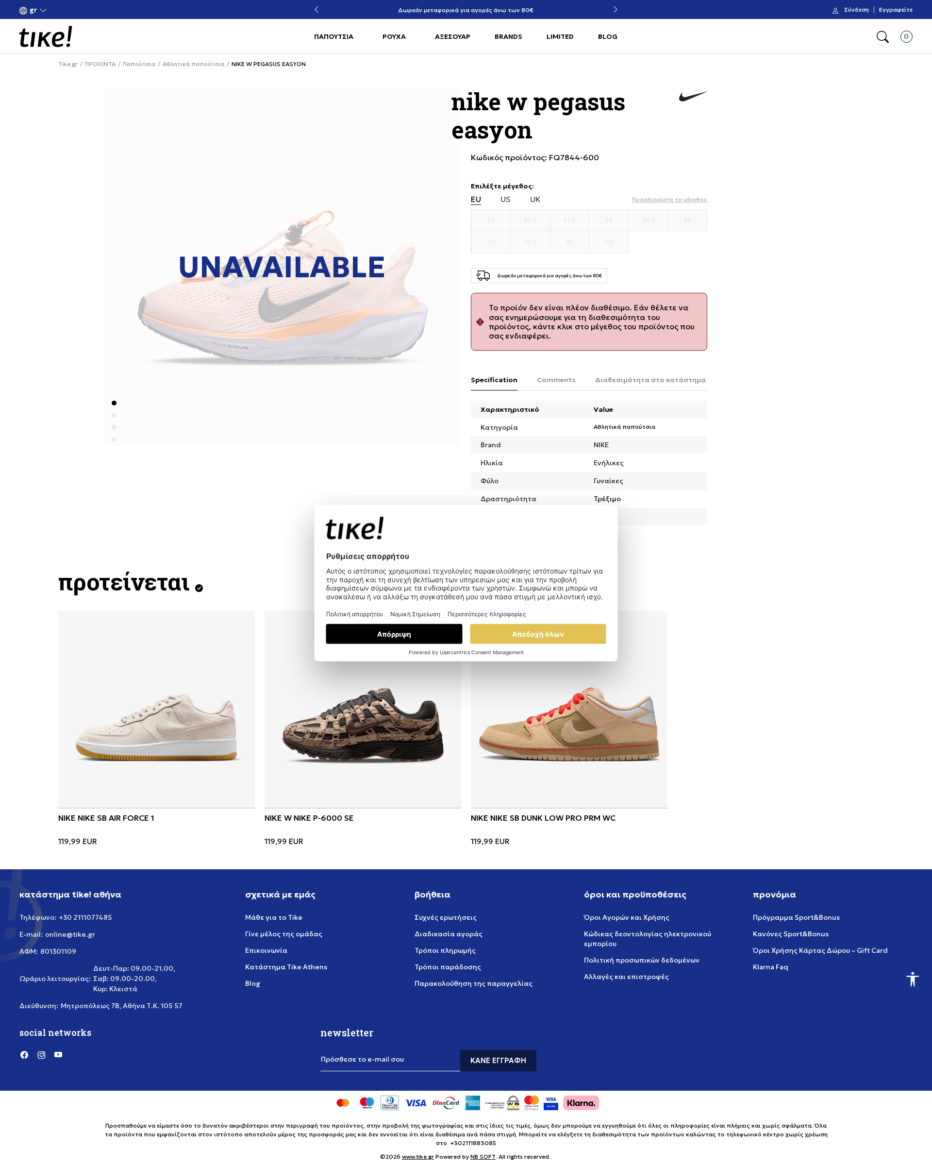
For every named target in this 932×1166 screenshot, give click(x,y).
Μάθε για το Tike (273, 917)
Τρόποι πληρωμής (445, 950)
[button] (33, 10)
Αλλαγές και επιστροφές (626, 976)
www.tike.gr (418, 1156)
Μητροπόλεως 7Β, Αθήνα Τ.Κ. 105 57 (122, 1005)
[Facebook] (24, 1055)
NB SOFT (483, 1156)
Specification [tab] (494, 379)
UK (535, 199)
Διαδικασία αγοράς (449, 933)
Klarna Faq (770, 967)
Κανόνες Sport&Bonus (791, 933)
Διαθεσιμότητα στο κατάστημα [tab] (650, 379)
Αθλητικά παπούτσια (193, 64)
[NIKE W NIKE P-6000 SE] (363, 709)
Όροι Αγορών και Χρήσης (626, 917)
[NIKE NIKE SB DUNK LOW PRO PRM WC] (569, 709)
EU (476, 199)
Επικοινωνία (266, 950)
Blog (252, 983)
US (505, 199)
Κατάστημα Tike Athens (286, 967)
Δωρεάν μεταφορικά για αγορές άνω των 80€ (465, 10)
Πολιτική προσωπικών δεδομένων (641, 960)
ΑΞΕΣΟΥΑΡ (452, 36)
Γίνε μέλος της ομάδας (283, 933)
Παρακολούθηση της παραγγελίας (474, 983)
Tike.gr (68, 64)
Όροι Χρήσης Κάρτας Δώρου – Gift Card (820, 950)
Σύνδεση (856, 9)
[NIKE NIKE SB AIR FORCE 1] (156, 709)
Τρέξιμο (607, 498)
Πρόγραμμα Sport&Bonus (796, 917)
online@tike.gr (70, 934)
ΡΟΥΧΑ (394, 36)
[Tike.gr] (45, 36)
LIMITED (560, 36)
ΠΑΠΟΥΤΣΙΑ (333, 36)
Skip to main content (58, 10)
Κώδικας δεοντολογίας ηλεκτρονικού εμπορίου (647, 938)
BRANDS (508, 36)
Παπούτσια (139, 64)
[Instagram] (41, 1055)
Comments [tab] (556, 379)
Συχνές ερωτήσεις (446, 917)
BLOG (607, 36)
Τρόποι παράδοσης (448, 967)
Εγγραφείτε (896, 9)
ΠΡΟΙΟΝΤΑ (100, 64)
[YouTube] (58, 1055)
